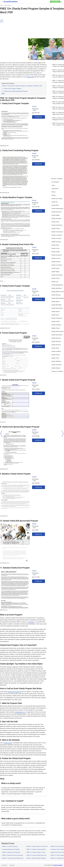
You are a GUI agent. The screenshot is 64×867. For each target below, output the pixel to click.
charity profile (8, 743)
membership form (20, 712)
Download (38, 117)
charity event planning (14, 691)
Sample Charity (7, 5)
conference (31, 622)
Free (55, 1)
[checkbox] (2, 1)
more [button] (3, 93)
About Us (12, 865)
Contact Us (4, 865)
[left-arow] (1, 433)
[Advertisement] (13, 49)
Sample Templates (57, 865)
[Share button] (2, 20)
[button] (61, 1)
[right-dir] (63, 433)
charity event (30, 77)
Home (1, 5)
